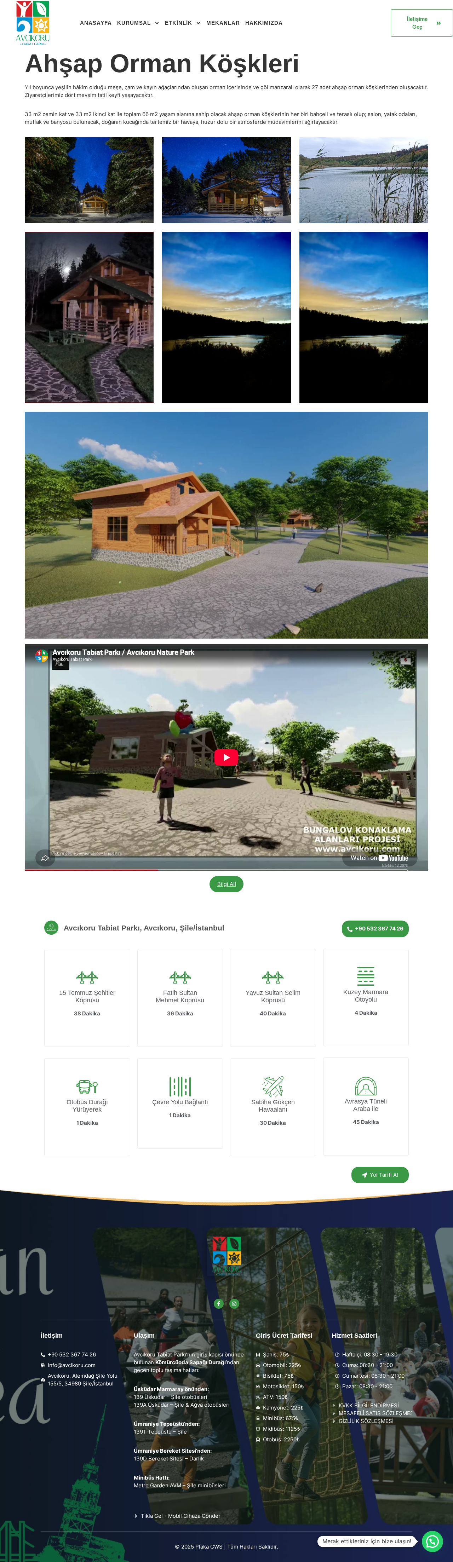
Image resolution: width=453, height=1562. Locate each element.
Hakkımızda (264, 23)
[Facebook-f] (219, 1304)
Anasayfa (96, 23)
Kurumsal (134, 23)
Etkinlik (178, 23)
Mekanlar (223, 23)
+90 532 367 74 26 (379, 928)
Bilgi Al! (226, 884)
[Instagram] (234, 1304)
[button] (432, 1541)
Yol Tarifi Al (384, 1174)
